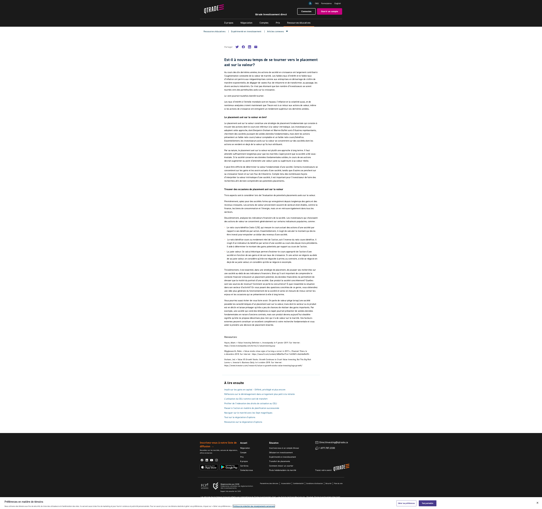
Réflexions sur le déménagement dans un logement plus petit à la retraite (259, 394)
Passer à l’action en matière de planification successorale (251, 408)
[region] (271, 503)
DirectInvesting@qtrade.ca (333, 442)
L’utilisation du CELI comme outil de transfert (245, 398)
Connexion (306, 11)
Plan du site (338, 483)
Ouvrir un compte (329, 11)
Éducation (273, 442)
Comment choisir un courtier (281, 466)
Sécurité (328, 483)
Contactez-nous (246, 470)
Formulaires (326, 3)
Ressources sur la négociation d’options (243, 421)
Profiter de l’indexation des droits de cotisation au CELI (250, 403)
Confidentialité (298, 483)
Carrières (244, 466)
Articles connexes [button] (275, 31)
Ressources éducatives (299, 22)
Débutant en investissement (281, 452)
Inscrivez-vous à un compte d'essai (284, 448)
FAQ (316, 3)
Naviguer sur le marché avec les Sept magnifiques (248, 412)
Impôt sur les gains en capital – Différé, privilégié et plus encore (254, 389)
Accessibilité (286, 483)
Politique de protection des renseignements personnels (254, 506)
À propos (228, 22)
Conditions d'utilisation (314, 483)
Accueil (243, 442)
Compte (243, 452)
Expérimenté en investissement (246, 31)
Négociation (246, 22)
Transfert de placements (279, 461)
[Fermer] (537, 503)
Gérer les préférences (406, 503)
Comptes (264, 22)
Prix (278, 22)
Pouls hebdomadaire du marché (282, 470)
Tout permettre (427, 503)
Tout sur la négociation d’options (239, 417)
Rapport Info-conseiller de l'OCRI (230, 491)
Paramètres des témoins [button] (269, 483)
